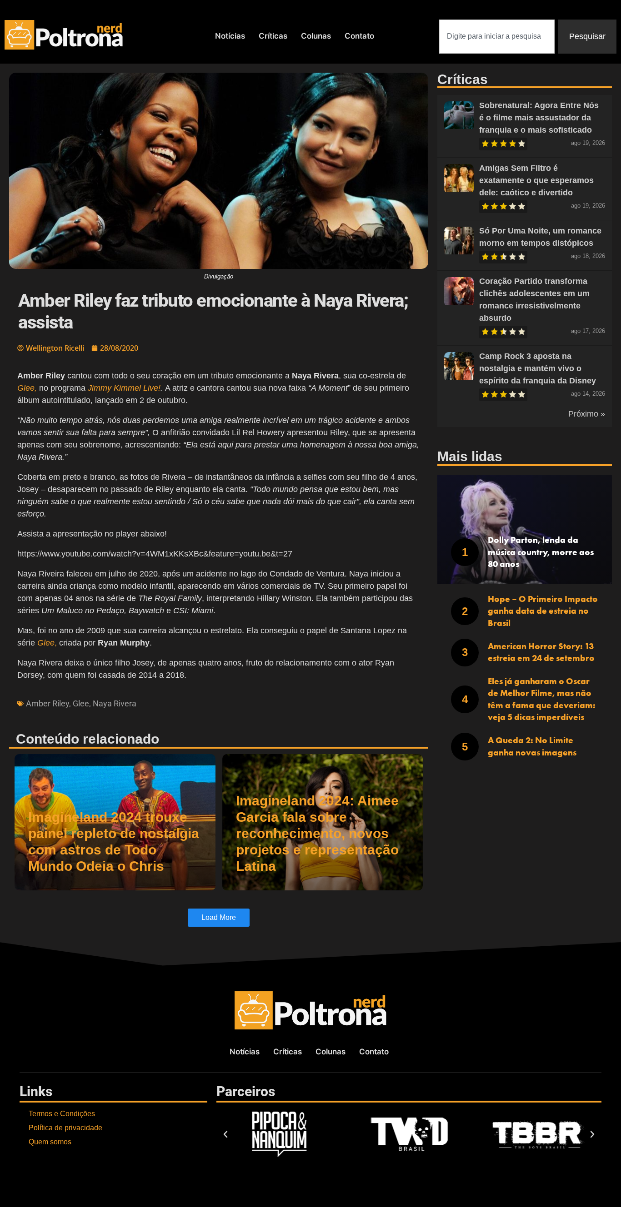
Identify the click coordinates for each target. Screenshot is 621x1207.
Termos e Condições (62, 1114)
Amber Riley (47, 703)
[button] (225, 1134)
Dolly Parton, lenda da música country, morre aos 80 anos (541, 552)
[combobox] (497, 37)
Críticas (273, 35)
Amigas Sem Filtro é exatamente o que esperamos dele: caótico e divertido (536, 180)
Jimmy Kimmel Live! (124, 387)
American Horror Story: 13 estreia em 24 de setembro (541, 652)
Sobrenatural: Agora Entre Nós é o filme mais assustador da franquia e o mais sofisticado (539, 117)
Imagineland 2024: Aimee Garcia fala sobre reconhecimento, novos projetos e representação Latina (317, 833)
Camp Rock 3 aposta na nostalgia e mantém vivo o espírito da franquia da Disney (537, 368)
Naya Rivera (114, 703)
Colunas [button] (316, 35)
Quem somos (50, 1142)
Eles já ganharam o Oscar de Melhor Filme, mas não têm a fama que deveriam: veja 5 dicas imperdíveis (542, 699)
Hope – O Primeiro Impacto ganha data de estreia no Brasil (543, 611)
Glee (81, 703)
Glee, (27, 387)
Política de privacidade (65, 1128)
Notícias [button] (230, 35)
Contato (359, 35)
